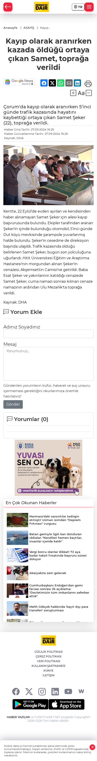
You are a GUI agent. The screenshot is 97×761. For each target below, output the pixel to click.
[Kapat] (92, 747)
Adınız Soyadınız (21, 327)
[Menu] (89, 6)
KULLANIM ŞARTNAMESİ (48, 666)
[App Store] (66, 704)
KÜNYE (48, 670)
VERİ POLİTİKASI (48, 661)
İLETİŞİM (48, 675)
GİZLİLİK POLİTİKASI (49, 651)
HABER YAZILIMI (18, 717)
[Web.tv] (81, 691)
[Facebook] (16, 691)
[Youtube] (68, 691)
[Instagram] (42, 691)
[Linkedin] (55, 691)
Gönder (13, 404)
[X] (29, 691)
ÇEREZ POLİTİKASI (49, 656)
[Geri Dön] (7, 6)
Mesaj (9, 344)
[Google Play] (30, 704)
